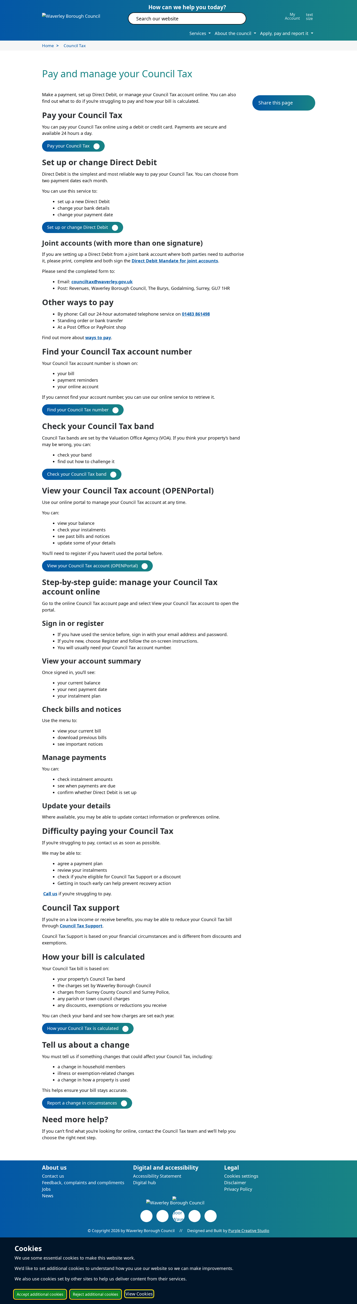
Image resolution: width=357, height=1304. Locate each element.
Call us (50, 894)
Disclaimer (235, 1182)
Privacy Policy (238, 1189)
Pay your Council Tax (68, 146)
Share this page (275, 102)
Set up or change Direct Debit (77, 227)
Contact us (53, 1176)
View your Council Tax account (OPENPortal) (92, 566)
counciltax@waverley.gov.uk (102, 282)
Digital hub (144, 1182)
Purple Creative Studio (248, 1230)
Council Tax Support (81, 926)
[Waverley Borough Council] (71, 16)
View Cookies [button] (139, 1294)
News (47, 1196)
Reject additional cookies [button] (95, 1294)
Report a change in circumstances (82, 1103)
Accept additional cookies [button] (40, 1294)
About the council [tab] (234, 33)
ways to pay (98, 337)
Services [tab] (198, 33)
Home (48, 45)
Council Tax (75, 45)
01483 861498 (196, 314)
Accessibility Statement (157, 1176)
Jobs (46, 1189)
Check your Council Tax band (76, 474)
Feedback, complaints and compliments (83, 1182)
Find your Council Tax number (78, 410)
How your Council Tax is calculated (83, 1028)
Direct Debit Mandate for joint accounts (175, 261)
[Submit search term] (236, 18)
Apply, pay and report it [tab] (285, 33)
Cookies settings (241, 1176)
